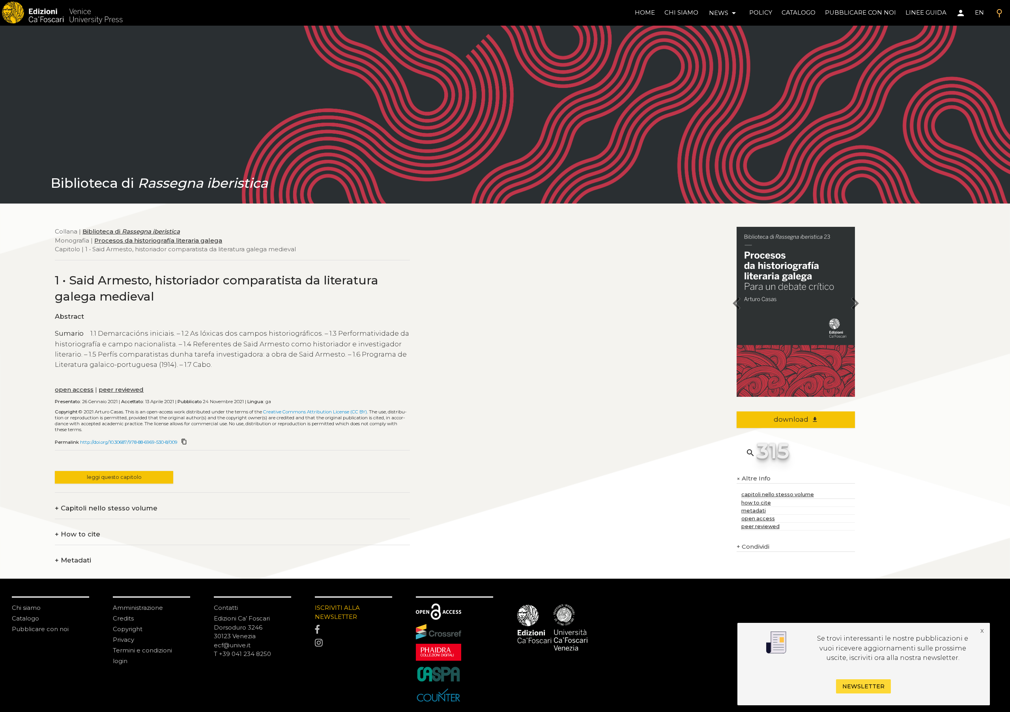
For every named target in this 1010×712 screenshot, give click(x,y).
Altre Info (754, 479)
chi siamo (681, 12)
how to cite (756, 503)
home (645, 12)
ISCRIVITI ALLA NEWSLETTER (337, 612)
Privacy (123, 639)
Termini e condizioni (142, 650)
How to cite (77, 534)
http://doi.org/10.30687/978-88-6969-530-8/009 (129, 442)
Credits (123, 618)
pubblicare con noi (860, 12)
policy (760, 12)
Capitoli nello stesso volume (106, 508)
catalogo (798, 12)
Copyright (127, 629)
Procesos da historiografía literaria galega (158, 240)
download (796, 419)
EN (979, 12)
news (724, 13)
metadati (753, 511)
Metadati (73, 560)
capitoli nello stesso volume (777, 494)
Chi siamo (26, 607)
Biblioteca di (131, 231)
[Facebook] (353, 630)
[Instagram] (353, 643)
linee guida (925, 12)
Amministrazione (138, 607)
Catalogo (25, 618)
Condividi (753, 546)
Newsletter (863, 686)
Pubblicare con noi (40, 629)
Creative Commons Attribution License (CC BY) (315, 412)
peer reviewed (121, 389)
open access (74, 389)
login (120, 661)
